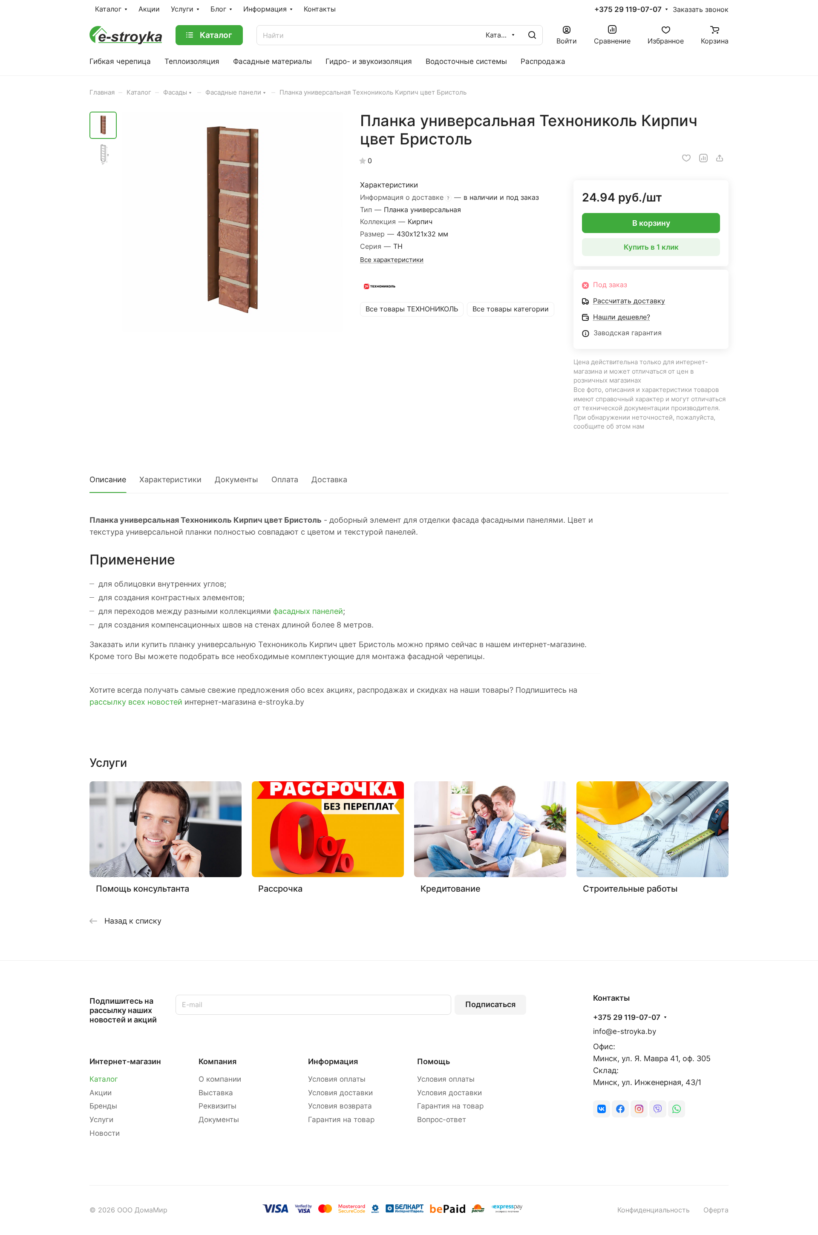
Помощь (433, 1061)
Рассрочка (280, 888)
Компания (217, 1061)
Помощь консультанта (142, 888)
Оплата (284, 479)
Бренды (103, 1106)
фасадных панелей (308, 611)
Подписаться (490, 1004)
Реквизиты (217, 1106)
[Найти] (532, 35)
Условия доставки (340, 1092)
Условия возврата (340, 1106)
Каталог (103, 1079)
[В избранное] (686, 158)
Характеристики (170, 479)
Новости (104, 1133)
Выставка (216, 1092)
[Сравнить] (703, 158)
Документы (236, 479)
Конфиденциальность (653, 1210)
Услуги (101, 1119)
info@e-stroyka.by (624, 1031)
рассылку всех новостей (135, 701)
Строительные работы (630, 888)
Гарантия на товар (341, 1119)
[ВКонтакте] (601, 1108)
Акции (100, 1092)
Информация (333, 1061)
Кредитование (451, 888)
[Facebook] (620, 1108)
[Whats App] (676, 1108)
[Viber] (657, 1108)
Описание (107, 479)
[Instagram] (639, 1108)
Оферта (716, 1210)
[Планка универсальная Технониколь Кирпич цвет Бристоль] (232, 222)
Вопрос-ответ (441, 1119)
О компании (220, 1079)
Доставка (329, 479)
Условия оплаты (337, 1079)
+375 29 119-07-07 (628, 10)
